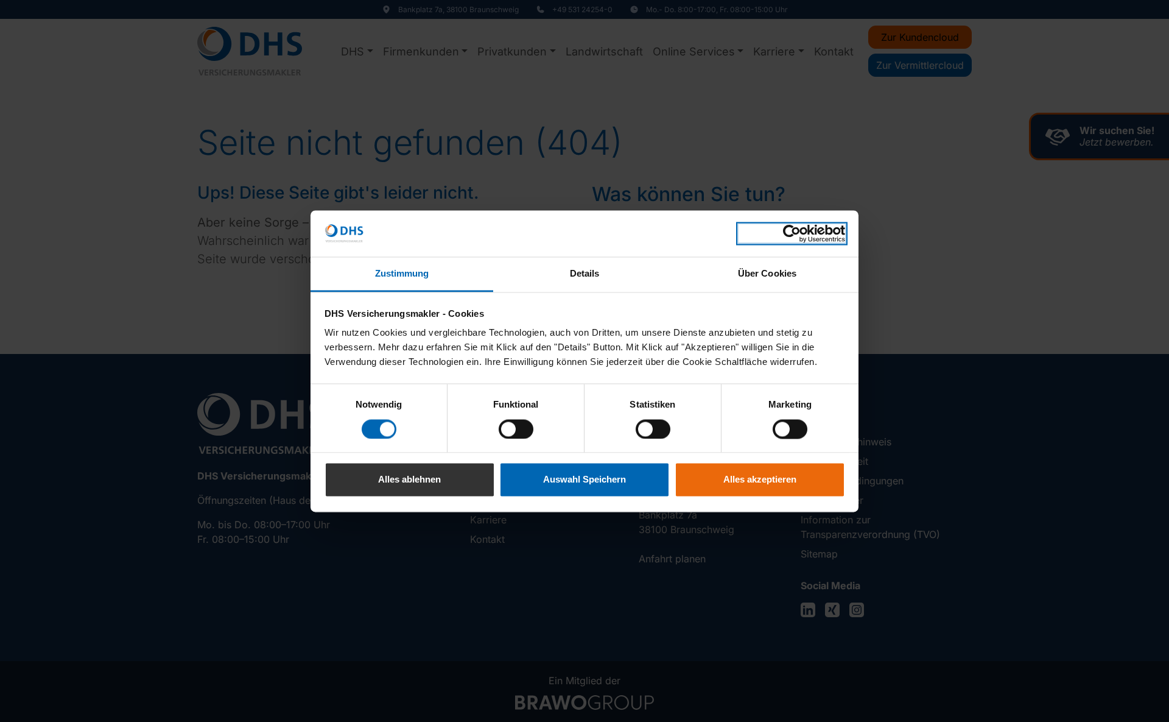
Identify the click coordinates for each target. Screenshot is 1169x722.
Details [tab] (585, 274)
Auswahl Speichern (584, 480)
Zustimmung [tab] (402, 274)
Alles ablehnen (409, 480)
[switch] (516, 429)
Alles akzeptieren (759, 480)
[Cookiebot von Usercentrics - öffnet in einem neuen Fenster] (792, 233)
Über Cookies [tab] (767, 274)
